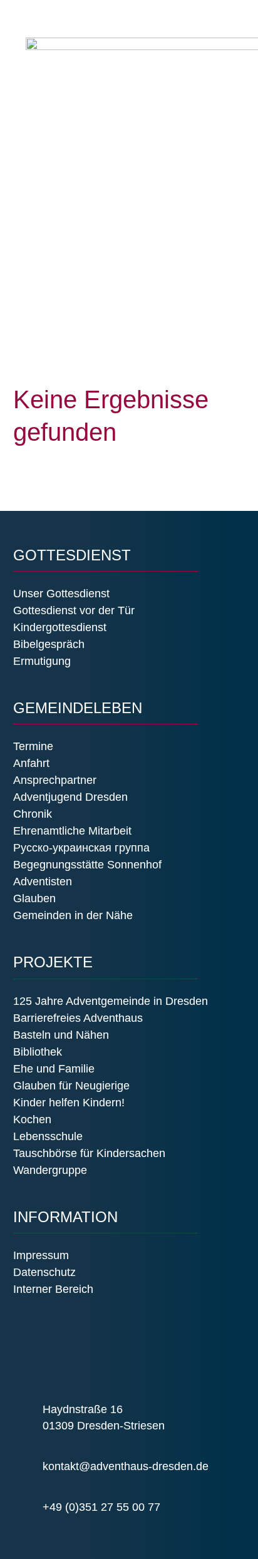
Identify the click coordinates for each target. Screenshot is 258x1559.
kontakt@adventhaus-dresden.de (126, 1466)
